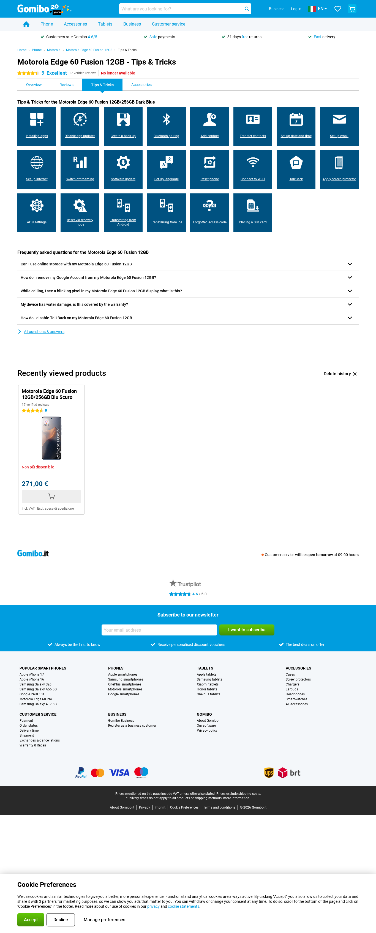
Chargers (292, 684)
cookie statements (183, 906)
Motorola (54, 50)
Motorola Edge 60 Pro (36, 699)
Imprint (160, 807)
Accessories (75, 24)
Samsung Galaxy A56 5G (38, 689)
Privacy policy (207, 730)
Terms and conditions (219, 807)
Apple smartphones (122, 674)
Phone (46, 24)
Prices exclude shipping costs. (238, 794)
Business (132, 24)
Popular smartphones (43, 668)
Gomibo (204, 714)
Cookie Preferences (184, 807)
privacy (153, 906)
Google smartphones (123, 694)
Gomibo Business (121, 721)
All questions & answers (44, 331)
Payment (26, 721)
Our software (206, 725)
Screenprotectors (298, 679)
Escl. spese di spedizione (55, 508)
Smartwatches (296, 699)
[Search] (247, 8)
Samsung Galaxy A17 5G (38, 704)
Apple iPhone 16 (32, 679)
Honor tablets (207, 689)
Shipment (27, 735)
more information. (236, 798)
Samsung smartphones (125, 679)
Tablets (105, 24)
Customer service (168, 24)
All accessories (297, 704)
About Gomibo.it (122, 807)
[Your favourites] (337, 8)
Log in (296, 9)
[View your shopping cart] (352, 8)
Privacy (144, 807)
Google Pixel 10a (32, 694)
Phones (116, 668)
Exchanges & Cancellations (40, 740)
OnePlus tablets (208, 694)
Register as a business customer (132, 725)
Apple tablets (206, 674)
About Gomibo (208, 721)
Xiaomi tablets (208, 684)
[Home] (26, 24)
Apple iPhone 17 (32, 674)
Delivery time (29, 730)
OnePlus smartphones (124, 684)
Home (21, 50)
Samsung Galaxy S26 (35, 684)
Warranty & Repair (33, 745)
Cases (290, 674)
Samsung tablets (209, 679)
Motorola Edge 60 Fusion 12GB (89, 50)
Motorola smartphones (125, 689)
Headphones (295, 694)
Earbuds (292, 689)
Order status (29, 725)
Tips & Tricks (127, 50)
